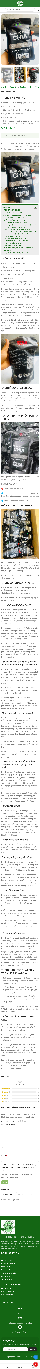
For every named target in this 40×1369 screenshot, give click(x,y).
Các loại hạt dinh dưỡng (29, 87)
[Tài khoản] (38, 10)
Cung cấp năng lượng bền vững (17, 241)
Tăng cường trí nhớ (13, 236)
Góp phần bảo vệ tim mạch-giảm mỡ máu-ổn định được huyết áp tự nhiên (21, 226)
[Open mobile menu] (2, 10)
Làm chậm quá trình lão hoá (16, 238)
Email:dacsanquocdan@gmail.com (20, 1323)
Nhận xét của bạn (8, 1125)
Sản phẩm (13, 87)
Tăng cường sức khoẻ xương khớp (18, 229)
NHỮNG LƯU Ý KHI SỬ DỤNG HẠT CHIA (17, 253)
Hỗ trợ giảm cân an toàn (15, 243)
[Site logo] (20, 3)
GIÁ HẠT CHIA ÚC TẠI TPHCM (14, 218)
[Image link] (8, 1227)
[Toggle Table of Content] (34, 207)
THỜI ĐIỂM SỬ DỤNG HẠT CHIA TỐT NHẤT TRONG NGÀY (18, 249)
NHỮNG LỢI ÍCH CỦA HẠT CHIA (14, 220)
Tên (3, 1147)
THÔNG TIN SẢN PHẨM (12, 210)
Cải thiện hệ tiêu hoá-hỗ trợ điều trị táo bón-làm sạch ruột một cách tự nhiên (22, 233)
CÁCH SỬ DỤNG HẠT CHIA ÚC (14, 213)
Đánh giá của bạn (8, 1121)
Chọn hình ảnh (9, 1194)
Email (4, 1156)
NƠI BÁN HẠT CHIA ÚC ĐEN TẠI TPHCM (17, 215)
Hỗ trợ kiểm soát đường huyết (17, 222)
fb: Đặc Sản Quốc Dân (20, 1332)
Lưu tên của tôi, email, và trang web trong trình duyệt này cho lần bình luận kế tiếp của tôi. (18, 1167)
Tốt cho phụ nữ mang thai (16, 245)
